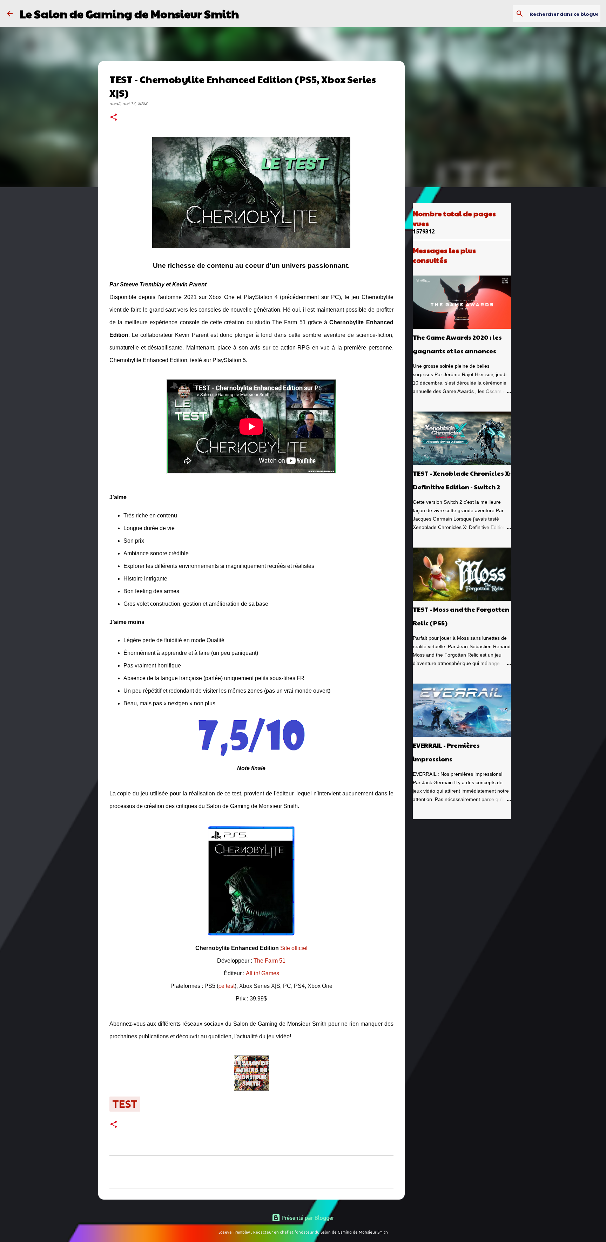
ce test (226, 986)
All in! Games (262, 973)
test (124, 1104)
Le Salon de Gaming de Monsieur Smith (129, 13)
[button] (113, 118)
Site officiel (294, 948)
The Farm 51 (269, 961)
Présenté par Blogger (307, 1218)
